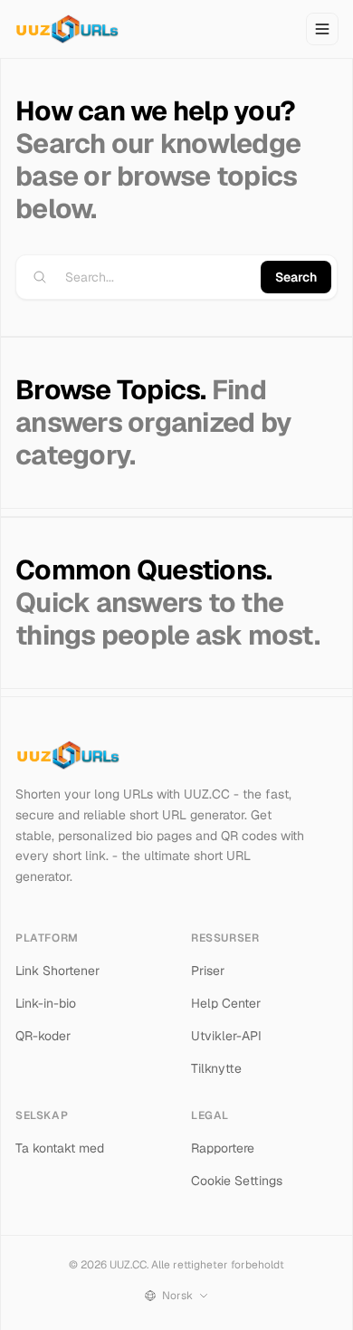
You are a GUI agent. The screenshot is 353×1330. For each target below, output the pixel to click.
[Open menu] (322, 29)
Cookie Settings (236, 1180)
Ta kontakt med (59, 1148)
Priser (207, 970)
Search (296, 277)
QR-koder (43, 1036)
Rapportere (222, 1148)
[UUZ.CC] (66, 28)
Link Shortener (57, 970)
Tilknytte (216, 1068)
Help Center (226, 1003)
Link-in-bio (45, 1003)
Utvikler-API (226, 1036)
